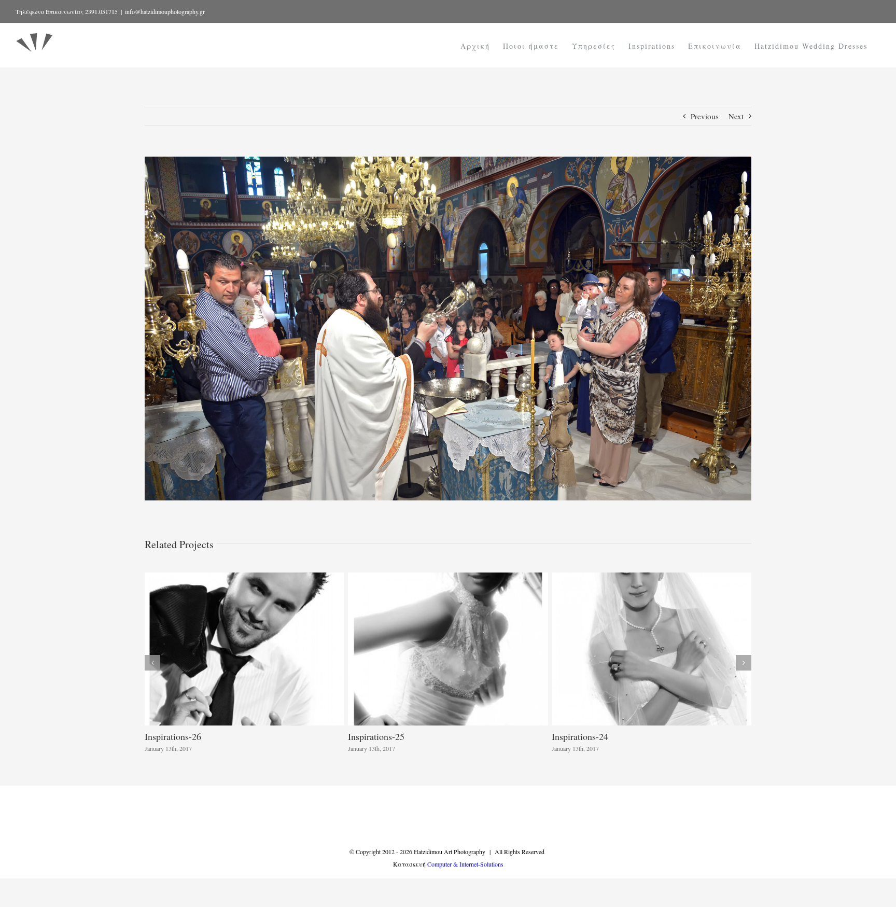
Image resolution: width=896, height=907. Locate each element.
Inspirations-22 (376, 736)
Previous (705, 116)
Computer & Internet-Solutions (465, 864)
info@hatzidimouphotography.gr (165, 11)
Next (736, 116)
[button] (152, 663)
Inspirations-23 (173, 736)
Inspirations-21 (580, 736)
